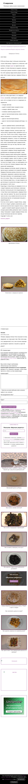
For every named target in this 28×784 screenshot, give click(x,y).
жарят (12, 66)
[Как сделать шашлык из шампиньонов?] (14, 622)
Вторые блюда (14, 12)
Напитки (14, 22)
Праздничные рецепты (14, 30)
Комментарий (5, 373)
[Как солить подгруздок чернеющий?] (14, 519)
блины (3, 98)
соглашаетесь (8, 779)
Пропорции (14, 38)
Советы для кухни (14, 40)
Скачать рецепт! (5, 218)
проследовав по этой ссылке (8, 358)
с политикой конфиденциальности (11, 414)
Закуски (14, 14)
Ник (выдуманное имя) (7, 394)
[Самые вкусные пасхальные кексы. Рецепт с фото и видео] (14, 597)
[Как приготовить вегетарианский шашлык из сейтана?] (14, 642)
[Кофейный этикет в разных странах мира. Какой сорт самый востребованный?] (14, 460)
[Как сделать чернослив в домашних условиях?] (14, 559)
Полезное (14, 32)
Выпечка (14, 19)
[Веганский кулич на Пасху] (14, 479)
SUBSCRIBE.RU (14, 424)
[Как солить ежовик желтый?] (14, 499)
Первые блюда (14, 9)
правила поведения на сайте (17, 409)
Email (2, 399)
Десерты (14, 25)
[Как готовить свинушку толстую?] (14, 539)
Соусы (14, 17)
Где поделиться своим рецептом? (14, 43)
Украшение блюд (14, 27)
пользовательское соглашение (9, 412)
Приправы (14, 35)
